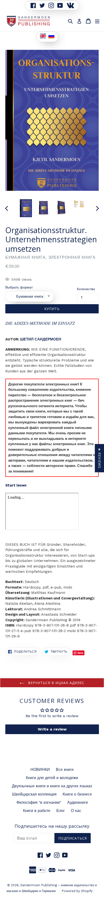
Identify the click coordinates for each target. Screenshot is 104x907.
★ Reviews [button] (99, 458)
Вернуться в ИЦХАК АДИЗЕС (56, 682)
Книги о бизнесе (77, 794)
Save (80, 653)
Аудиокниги (77, 802)
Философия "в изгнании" (38, 802)
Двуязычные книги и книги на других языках (52, 786)
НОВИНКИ (40, 769)
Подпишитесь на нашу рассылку (52, 826)
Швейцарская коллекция (34, 794)
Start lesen (15, 485)
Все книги (65, 769)
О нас (76, 810)
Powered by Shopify (77, 891)
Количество (86, 289)
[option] (26, 208)
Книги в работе (36, 810)
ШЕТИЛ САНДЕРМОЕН (40, 339)
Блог (60, 810)
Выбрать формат (19, 287)
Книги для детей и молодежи (52, 777)
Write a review (52, 729)
